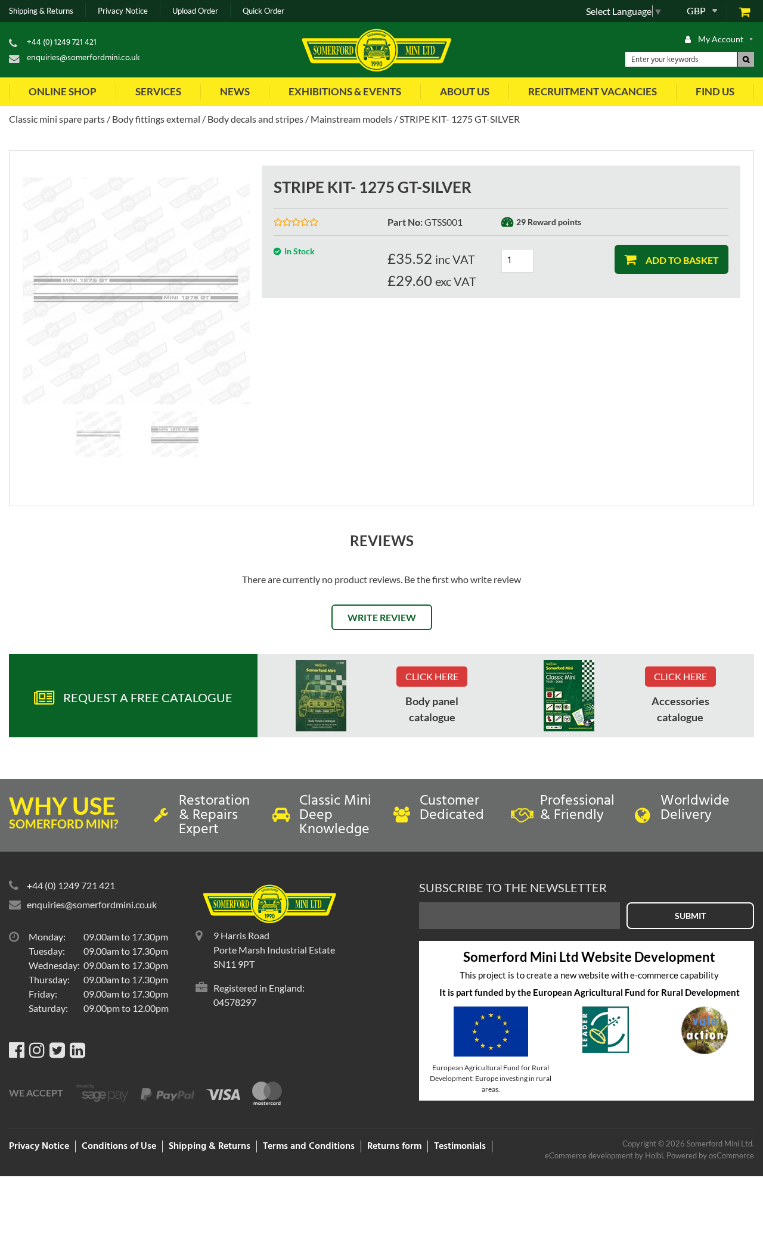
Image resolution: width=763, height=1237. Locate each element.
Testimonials (460, 1146)
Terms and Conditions (309, 1146)
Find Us (715, 91)
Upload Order (195, 11)
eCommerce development (589, 1155)
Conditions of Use (119, 1146)
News (235, 91)
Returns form (394, 1146)
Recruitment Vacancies (592, 91)
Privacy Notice (123, 11)
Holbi (654, 1155)
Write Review (382, 617)
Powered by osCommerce (710, 1155)
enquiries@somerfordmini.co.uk (83, 58)
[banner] (321, 695)
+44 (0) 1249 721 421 (62, 42)
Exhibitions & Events (345, 91)
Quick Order (263, 11)
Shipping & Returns (41, 11)
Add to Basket (681, 260)
